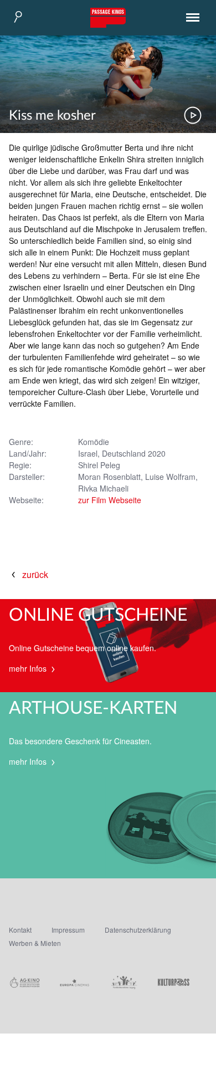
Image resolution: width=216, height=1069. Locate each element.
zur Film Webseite (109, 499)
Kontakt (20, 929)
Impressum (68, 929)
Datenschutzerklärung (138, 929)
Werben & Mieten (35, 943)
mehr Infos (29, 668)
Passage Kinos (108, 17)
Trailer (192, 115)
